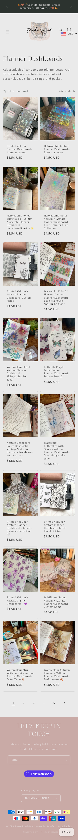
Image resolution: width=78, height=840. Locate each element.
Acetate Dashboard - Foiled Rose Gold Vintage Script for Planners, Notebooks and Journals (20, 449)
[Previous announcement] (7, 6)
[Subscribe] (66, 759)
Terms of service (49, 832)
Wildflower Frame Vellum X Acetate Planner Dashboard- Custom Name (56, 602)
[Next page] (64, 703)
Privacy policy (30, 832)
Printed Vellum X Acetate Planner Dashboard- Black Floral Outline (55, 526)
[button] (7, 32)
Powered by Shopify (44, 826)
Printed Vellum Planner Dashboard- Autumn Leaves (19, 149)
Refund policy (65, 826)
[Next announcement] (71, 6)
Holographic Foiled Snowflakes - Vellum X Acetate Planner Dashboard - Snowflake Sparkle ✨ (20, 222)
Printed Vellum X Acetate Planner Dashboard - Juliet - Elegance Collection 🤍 (19, 528)
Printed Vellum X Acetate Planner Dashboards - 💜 (17, 600)
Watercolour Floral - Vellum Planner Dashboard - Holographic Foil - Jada (19, 373)
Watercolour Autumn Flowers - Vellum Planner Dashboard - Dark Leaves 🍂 (57, 675)
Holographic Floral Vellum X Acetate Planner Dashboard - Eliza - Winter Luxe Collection (57, 222)
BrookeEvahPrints (24, 826)
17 (54, 703)
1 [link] (13, 703)
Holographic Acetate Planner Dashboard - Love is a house (57, 149)
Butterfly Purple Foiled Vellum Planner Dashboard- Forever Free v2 (56, 372)
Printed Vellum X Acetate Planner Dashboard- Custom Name (19, 296)
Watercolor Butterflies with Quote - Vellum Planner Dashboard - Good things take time (57, 450)
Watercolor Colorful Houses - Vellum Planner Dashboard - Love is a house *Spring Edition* (57, 298)
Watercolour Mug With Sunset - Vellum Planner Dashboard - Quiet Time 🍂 (20, 675)
